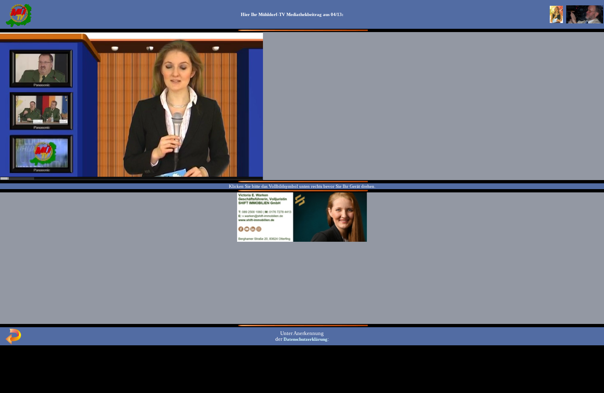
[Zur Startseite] (18, 26)
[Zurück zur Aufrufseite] (13, 342)
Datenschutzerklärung (305, 339)
